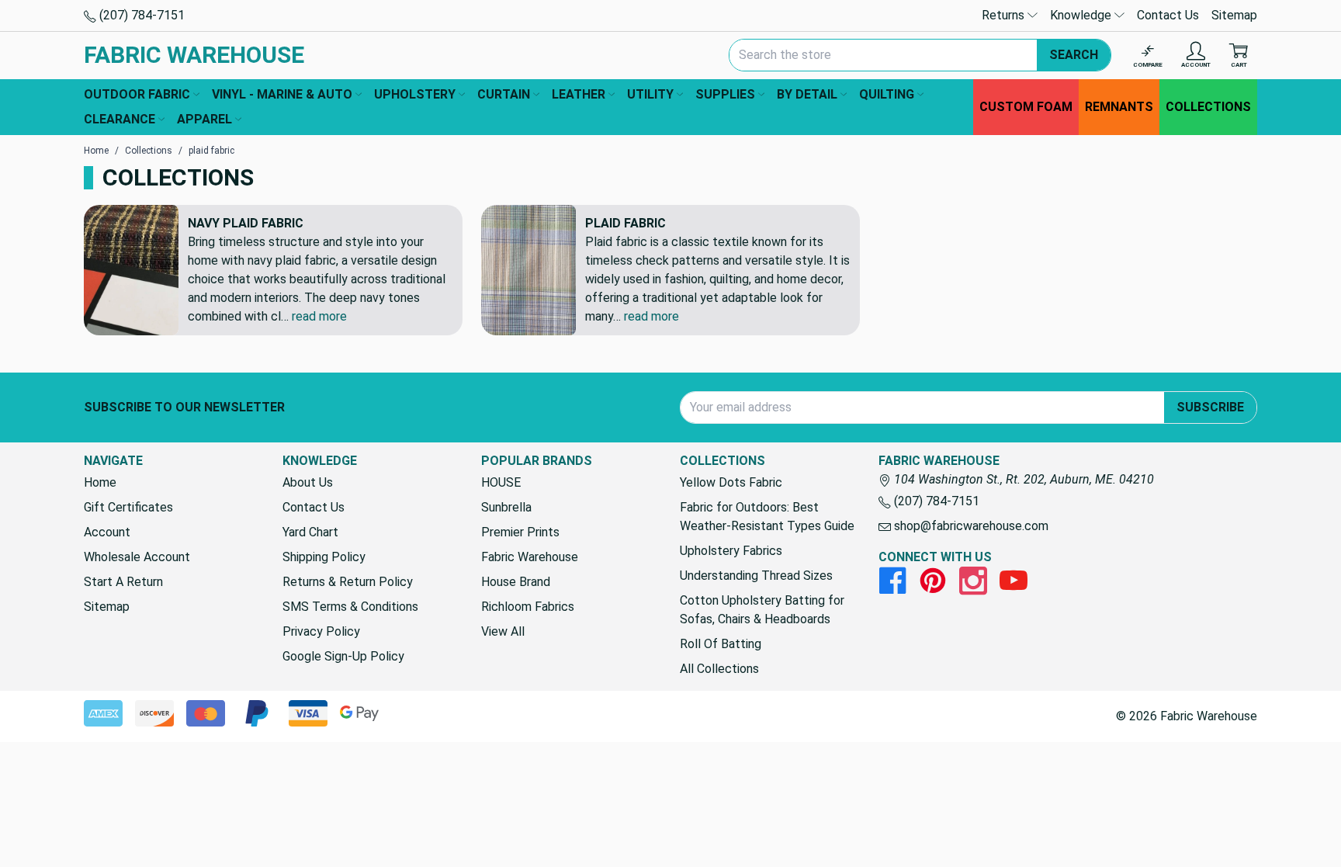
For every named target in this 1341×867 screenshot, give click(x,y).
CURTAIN (503, 94)
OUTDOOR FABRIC (137, 94)
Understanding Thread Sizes (756, 575)
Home (100, 482)
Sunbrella (506, 507)
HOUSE (501, 482)
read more (319, 316)
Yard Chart (310, 532)
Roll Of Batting (720, 643)
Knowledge (1082, 15)
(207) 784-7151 (140, 15)
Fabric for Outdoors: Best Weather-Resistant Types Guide (767, 516)
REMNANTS (1119, 106)
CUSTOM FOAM (1025, 106)
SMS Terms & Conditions (350, 606)
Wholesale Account (137, 557)
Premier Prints (520, 532)
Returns (1004, 15)
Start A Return (123, 581)
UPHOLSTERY (415, 94)
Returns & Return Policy (347, 581)
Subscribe (1210, 407)
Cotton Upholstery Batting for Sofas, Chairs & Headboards (762, 609)
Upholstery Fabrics (731, 550)
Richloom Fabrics (527, 606)
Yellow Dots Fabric (731, 482)
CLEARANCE (119, 119)
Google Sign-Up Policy (343, 656)
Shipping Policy (324, 557)
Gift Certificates (128, 507)
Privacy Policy (321, 631)
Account (107, 532)
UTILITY (650, 94)
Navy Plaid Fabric (245, 223)
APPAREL (204, 119)
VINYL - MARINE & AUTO (282, 94)
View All (503, 631)
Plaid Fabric (625, 223)
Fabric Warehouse (529, 557)
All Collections (719, 668)
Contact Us (1168, 15)
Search (1073, 54)
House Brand (515, 581)
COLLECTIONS (1208, 106)
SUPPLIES (725, 94)
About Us (307, 482)
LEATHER (578, 94)
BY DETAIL (807, 94)
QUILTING (886, 94)
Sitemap (1234, 15)
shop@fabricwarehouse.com (969, 525)
